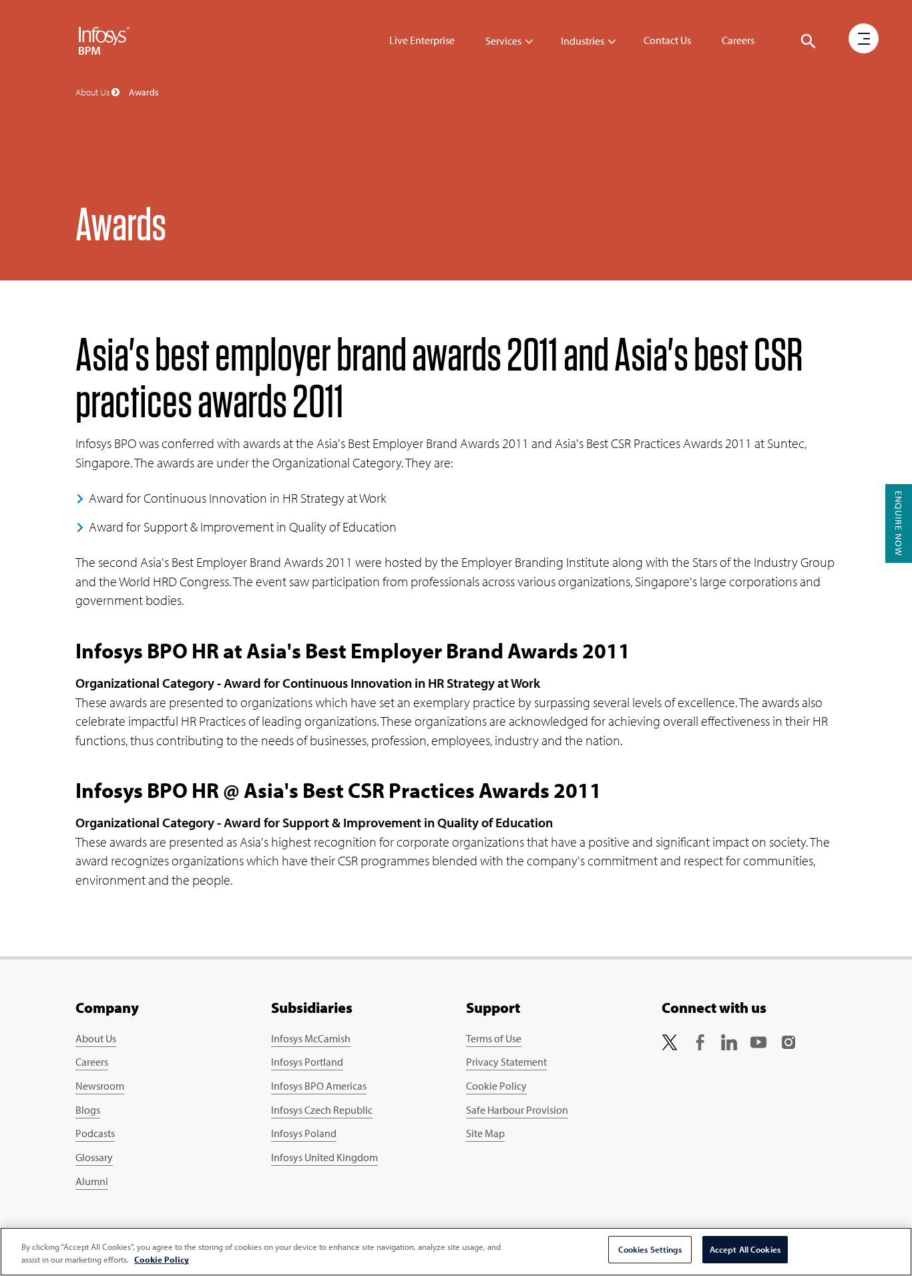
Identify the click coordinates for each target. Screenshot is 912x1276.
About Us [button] (93, 92)
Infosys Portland (307, 1061)
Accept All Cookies (745, 1249)
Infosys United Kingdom (324, 1157)
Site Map (485, 1133)
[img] (104, 40)
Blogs (87, 1109)
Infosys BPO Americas (319, 1085)
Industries (582, 40)
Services (503, 40)
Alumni (91, 1181)
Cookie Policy (496, 1085)
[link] (670, 1041)
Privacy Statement (506, 1061)
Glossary (94, 1157)
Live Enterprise (422, 40)
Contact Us (667, 40)
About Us (95, 1038)
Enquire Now (899, 523)
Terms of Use (493, 1038)
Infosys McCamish (311, 1038)
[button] (809, 41)
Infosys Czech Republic (322, 1109)
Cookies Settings (650, 1249)
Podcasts (95, 1133)
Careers (738, 40)
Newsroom (99, 1085)
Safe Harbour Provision (517, 1109)
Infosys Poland (303, 1133)
